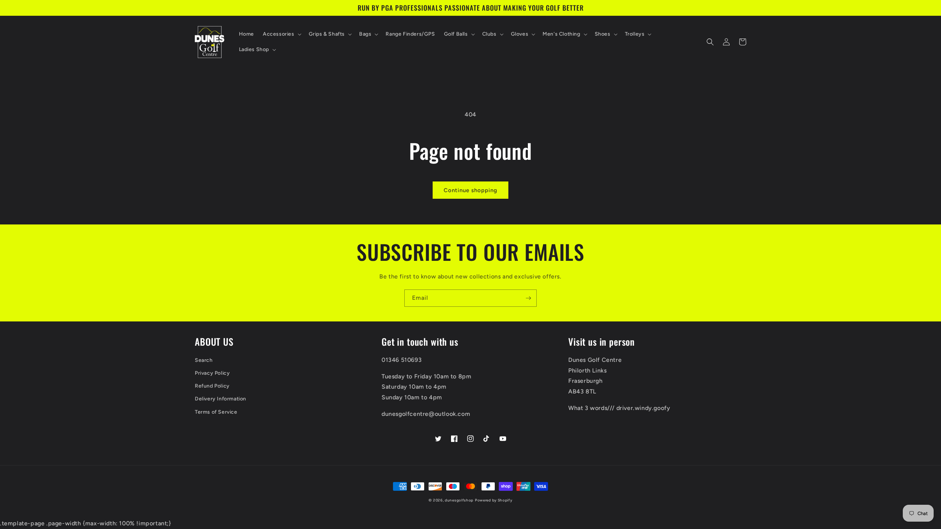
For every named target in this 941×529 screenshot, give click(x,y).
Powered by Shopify (493, 500)
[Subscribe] (528, 298)
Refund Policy (212, 386)
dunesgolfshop (459, 500)
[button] (281, 34)
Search (204, 360)
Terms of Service (216, 412)
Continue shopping (470, 190)
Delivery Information (220, 399)
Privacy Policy (212, 373)
